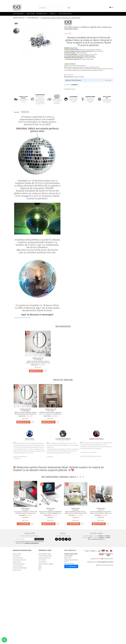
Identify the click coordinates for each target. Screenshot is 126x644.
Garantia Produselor (18, 558)
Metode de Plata (17, 554)
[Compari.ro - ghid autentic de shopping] (19, 578)
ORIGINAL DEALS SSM (38, 358)
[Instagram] (69, 539)
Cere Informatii (42, 562)
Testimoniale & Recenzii (44, 558)
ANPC (40, 566)
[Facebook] (56, 539)
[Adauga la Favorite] (45, 371)
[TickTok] (66, 539)
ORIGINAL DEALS (25, 508)
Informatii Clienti (45, 550)
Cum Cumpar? (42, 560)
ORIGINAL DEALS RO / (19, 18)
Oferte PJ (53, 13)
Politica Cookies (17, 570)
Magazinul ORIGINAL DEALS (22, 550)
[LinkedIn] (63, 539)
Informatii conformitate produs (22, 317)
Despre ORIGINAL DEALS (45, 554)
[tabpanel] (41, 40)
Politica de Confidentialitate (32, 543)
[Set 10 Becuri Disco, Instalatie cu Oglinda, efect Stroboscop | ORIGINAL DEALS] (41, 40)
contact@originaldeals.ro (97, 539)
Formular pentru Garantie (19, 560)
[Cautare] (68, 7)
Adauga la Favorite (70, 89)
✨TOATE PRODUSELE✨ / (33, 18)
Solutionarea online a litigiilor (46, 564)
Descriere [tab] (16, 112)
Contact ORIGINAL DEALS (45, 556)
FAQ (40, 570)
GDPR (40, 568)
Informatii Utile (41, 13)
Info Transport (16, 556)
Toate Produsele (18, 13)
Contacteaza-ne (72, 566)
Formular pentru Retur (18, 564)
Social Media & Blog (65, 13)
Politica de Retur (17, 562)
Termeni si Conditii (17, 566)
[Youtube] (59, 539)
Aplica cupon (108, 80)
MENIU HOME (31, 13)
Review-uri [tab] (25, 112)
